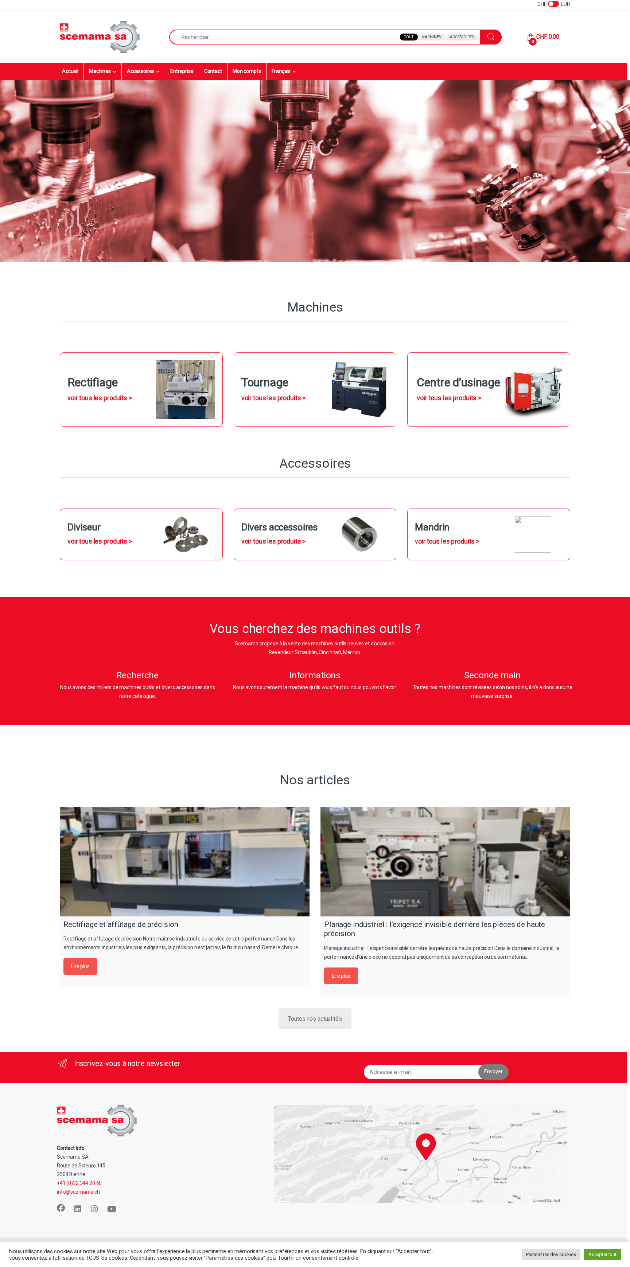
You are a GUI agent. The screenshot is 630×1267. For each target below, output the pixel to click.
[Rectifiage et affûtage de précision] (185, 861)
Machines (431, 37)
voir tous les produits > (99, 398)
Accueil (70, 71)
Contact (213, 71)
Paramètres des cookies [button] (551, 1254)
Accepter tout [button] (602, 1254)
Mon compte (247, 71)
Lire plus (80, 966)
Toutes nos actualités (315, 1018)
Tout (408, 37)
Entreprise (182, 71)
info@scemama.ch (78, 1192)
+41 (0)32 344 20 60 (79, 1183)
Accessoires (462, 37)
